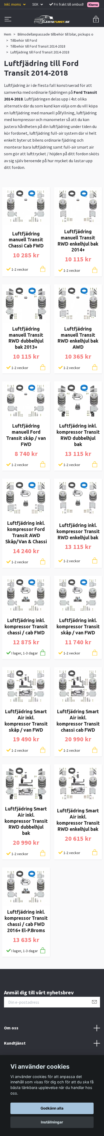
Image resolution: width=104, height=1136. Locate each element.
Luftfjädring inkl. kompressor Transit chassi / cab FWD (26, 626)
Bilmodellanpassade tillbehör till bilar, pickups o (55, 34)
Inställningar (52, 1122)
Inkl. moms (13, 4)
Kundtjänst (15, 1043)
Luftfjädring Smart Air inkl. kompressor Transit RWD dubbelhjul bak (26, 821)
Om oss (11, 1027)
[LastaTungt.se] (52, 19)
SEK (35, 4)
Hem (7, 34)
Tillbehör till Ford (23, 40)
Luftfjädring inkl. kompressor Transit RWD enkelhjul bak (78, 531)
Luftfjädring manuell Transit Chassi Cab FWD (26, 240)
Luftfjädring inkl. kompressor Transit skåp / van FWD (78, 626)
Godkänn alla (52, 1108)
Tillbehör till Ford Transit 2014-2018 (37, 46)
